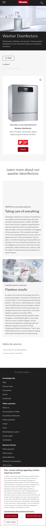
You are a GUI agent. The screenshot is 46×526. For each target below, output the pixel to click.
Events (5, 394)
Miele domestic (8, 449)
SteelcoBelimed (8, 457)
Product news (8, 386)
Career (5, 424)
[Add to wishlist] (40, 80)
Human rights (8, 436)
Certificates (7, 440)
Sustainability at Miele (11, 412)
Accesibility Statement (11, 416)
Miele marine (7, 453)
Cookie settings (11, 522)
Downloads (7, 398)
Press (5, 428)
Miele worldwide (9, 420)
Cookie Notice (29, 511)
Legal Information (9, 511)
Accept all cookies (11, 516)
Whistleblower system (11, 432)
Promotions (7, 390)
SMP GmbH (7, 465)
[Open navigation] (4, 2)
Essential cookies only (34, 516)
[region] (23, 496)
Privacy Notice (20, 511)
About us (6, 408)
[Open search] (41, 3)
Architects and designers (12, 461)
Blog (4, 382)
